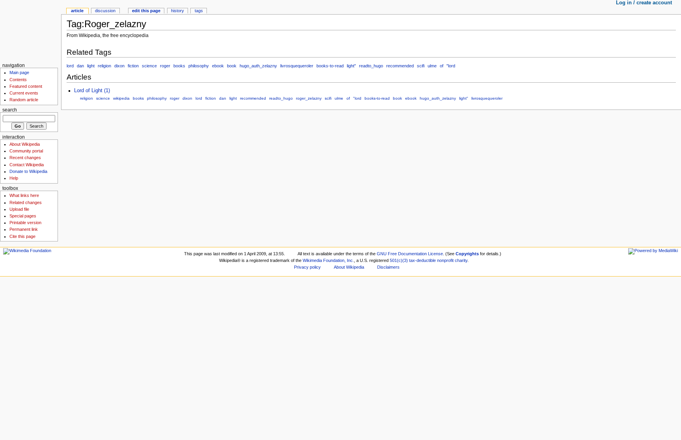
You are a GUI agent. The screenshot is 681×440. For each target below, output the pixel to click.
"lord (451, 65)
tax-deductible (422, 260)
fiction (133, 65)
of (441, 65)
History (177, 10)
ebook (218, 65)
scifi (420, 65)
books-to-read (330, 65)
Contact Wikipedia (26, 164)
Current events (23, 93)
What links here (24, 195)
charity (461, 260)
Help (13, 178)
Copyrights (467, 253)
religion (104, 65)
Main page (19, 72)
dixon (119, 65)
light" (351, 65)
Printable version (25, 222)
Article (77, 10)
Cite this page (22, 236)
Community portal (26, 151)
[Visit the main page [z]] (30, 30)
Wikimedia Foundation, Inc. (328, 260)
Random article (23, 99)
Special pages (22, 216)
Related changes (25, 202)
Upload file (19, 209)
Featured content (25, 86)
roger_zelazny (309, 98)
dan (80, 65)
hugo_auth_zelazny (258, 65)
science (149, 65)
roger (165, 65)
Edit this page (146, 10)
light (91, 65)
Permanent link (23, 229)
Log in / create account (644, 3)
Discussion (105, 10)
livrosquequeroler (296, 65)
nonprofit (445, 260)
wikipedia (121, 98)
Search (9, 110)
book (231, 65)
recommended (400, 65)
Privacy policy (307, 267)
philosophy (198, 65)
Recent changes (25, 157)
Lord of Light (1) (92, 90)
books (179, 65)
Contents (18, 79)
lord (70, 65)
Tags (199, 10)
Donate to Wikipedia (28, 171)
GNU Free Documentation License (410, 253)
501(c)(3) (399, 260)
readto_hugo (371, 65)
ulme (432, 65)
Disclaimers (388, 267)
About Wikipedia (24, 144)
